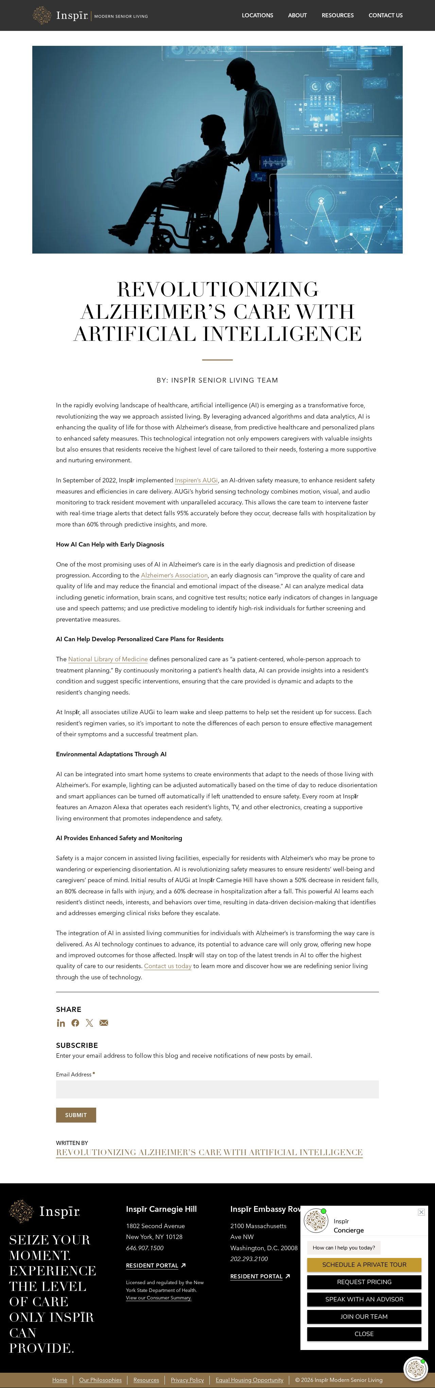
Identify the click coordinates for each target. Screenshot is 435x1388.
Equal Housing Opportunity (249, 1379)
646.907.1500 (144, 1248)
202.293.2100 (249, 1259)
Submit (76, 1115)
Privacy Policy (187, 1379)
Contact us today (168, 966)
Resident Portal (152, 1265)
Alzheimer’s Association (174, 575)
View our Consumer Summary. (159, 1298)
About (297, 15)
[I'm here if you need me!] (415, 1368)
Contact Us (386, 15)
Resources (338, 15)
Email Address (75, 1075)
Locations (257, 15)
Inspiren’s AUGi (196, 480)
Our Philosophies (100, 1379)
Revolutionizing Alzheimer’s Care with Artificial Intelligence (209, 1153)
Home (59, 1379)
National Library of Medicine (108, 659)
